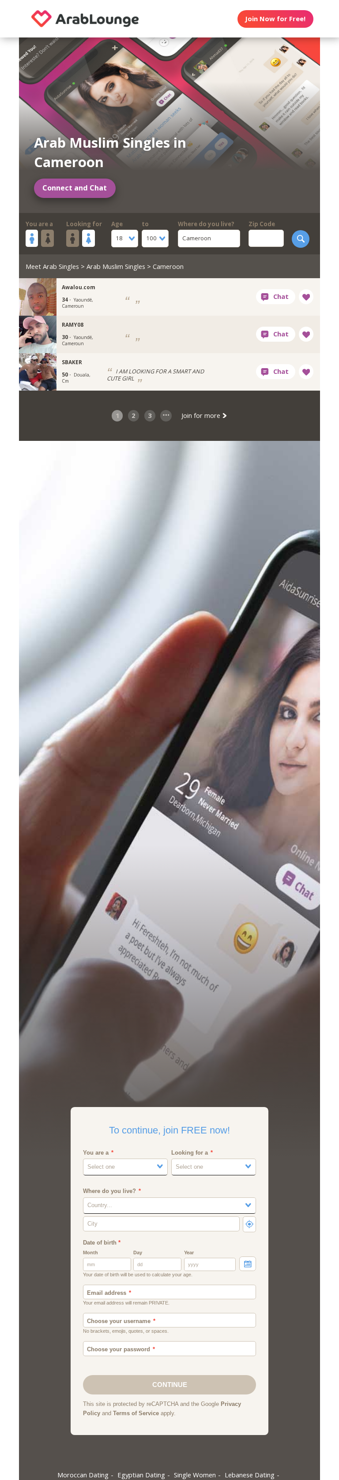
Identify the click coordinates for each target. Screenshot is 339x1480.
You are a (39, 224)
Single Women (195, 1474)
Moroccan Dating (83, 1474)
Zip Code (262, 224)
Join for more (201, 415)
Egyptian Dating (141, 1474)
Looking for (84, 224)
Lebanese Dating (250, 1474)
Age (117, 224)
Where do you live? (206, 224)
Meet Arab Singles (52, 266)
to (145, 224)
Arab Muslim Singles (116, 266)
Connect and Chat (74, 188)
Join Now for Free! (275, 18)
